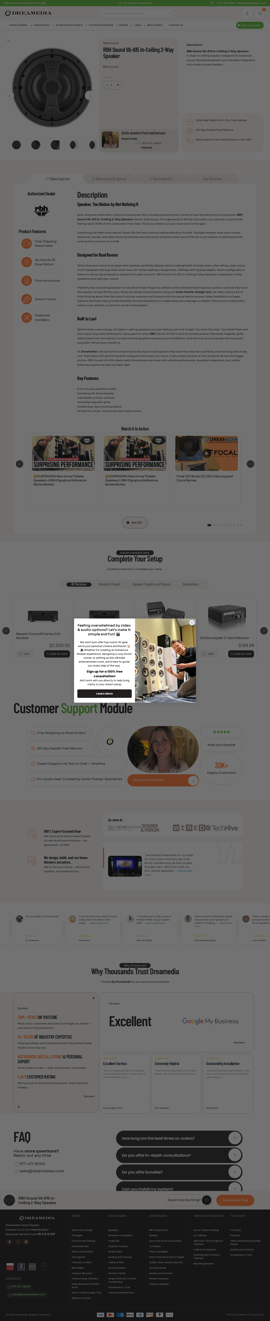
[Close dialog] (192, 622)
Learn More (104, 694)
